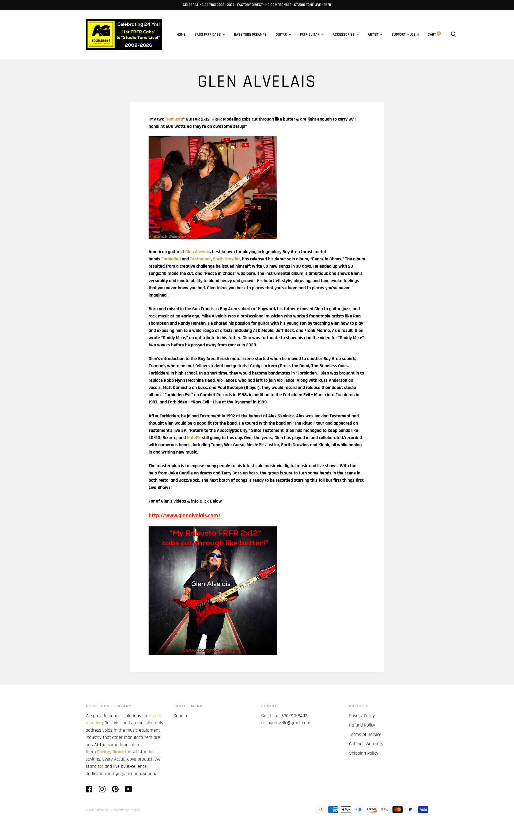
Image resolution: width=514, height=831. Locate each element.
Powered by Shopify (126, 810)
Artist (373, 34)
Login (414, 34)
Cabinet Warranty (366, 744)
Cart (434, 34)
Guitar (281, 34)
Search (180, 716)
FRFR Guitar (310, 34)
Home (181, 34)
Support (399, 34)
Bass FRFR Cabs (208, 34)
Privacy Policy (362, 716)
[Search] (453, 34)
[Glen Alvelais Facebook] (213, 238)
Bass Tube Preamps (250, 34)
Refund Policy (362, 725)
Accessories (344, 34)
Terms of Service (365, 734)
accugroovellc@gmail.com (285, 723)
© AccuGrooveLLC (97, 810)
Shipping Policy (363, 753)
